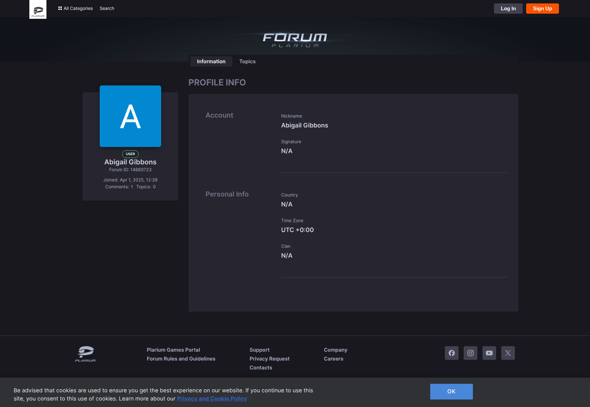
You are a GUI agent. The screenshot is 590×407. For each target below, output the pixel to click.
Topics (247, 61)
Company (335, 350)
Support (260, 350)
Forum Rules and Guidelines (181, 358)
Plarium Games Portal (173, 350)
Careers (333, 358)
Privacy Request (270, 358)
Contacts (261, 367)
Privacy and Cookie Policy (212, 398)
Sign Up (542, 8)
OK (451, 391)
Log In (508, 8)
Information (211, 61)
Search (107, 8)
